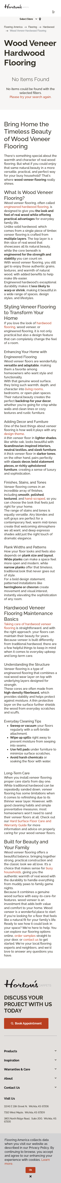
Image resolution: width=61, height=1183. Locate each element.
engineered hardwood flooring (26, 207)
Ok (30, 1170)
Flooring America (13, 27)
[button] (29, 19)
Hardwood (48, 27)
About (8, 1078)
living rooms (34, 389)
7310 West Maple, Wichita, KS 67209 (24, 1112)
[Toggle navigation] (53, 11)
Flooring (32, 27)
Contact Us (12, 1087)
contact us (30, 939)
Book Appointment (28, 1023)
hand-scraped (35, 498)
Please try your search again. (31, 97)
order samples (25, 935)
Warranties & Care (17, 1069)
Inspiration (11, 1060)
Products (10, 1051)
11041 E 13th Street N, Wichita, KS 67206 (26, 1106)
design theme (14, 434)
